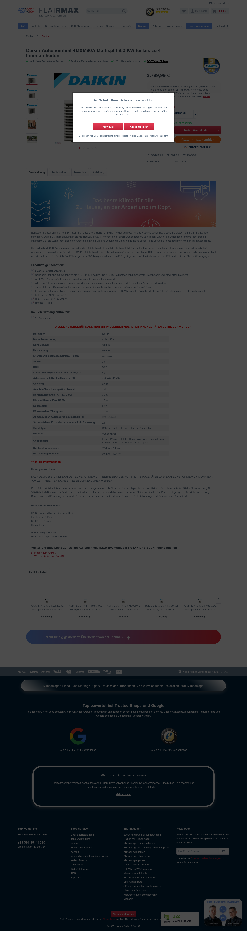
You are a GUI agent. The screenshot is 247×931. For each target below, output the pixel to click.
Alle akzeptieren (139, 126)
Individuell (108, 126)
